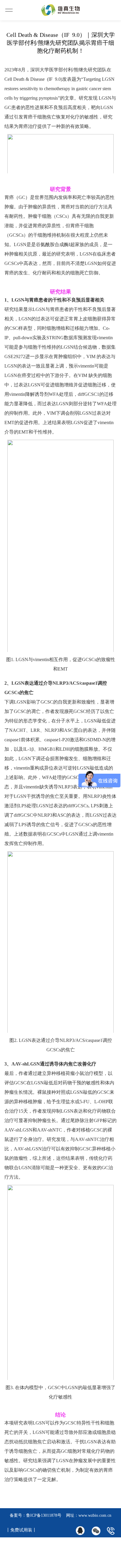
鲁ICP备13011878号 (43, 1515)
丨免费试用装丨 (21, 1530)
